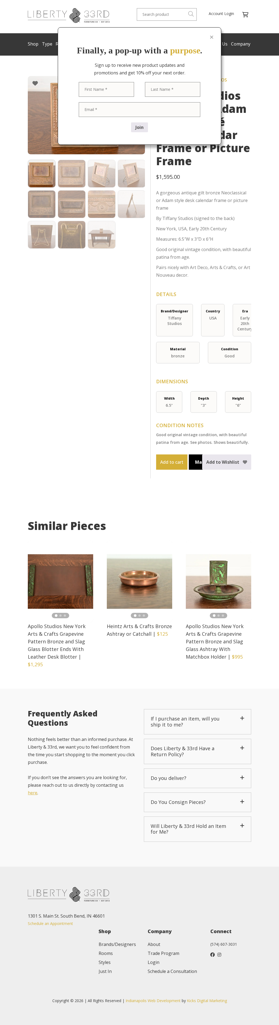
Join (139, 127)
